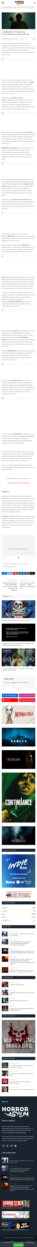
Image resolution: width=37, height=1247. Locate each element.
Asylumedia (30, 1237)
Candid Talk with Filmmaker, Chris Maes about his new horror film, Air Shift (21, 1066)
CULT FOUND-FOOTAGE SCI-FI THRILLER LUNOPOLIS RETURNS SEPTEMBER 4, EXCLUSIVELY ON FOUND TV (20, 943)
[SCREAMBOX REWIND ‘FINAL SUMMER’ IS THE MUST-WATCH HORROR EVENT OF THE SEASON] (5, 951)
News (14, 7)
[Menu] (3, 3)
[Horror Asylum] (19, 3)
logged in (14, 682)
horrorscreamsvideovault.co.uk (24, 553)
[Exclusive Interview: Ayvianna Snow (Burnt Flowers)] (5, 1089)
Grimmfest (14, 564)
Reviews (4, 917)
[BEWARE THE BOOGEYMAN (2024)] (5, 1000)
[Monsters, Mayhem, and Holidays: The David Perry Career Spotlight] (5, 933)
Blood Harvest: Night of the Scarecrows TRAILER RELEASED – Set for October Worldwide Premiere (21, 971)
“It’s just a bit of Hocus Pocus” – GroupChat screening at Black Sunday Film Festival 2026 (18, 669)
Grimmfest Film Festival (9, 566)
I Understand (18, 1245)
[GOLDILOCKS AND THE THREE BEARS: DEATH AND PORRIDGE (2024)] (5, 1008)
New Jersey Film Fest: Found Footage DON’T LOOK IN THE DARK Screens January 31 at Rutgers (18, 644)
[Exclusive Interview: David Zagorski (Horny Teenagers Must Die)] (5, 1081)
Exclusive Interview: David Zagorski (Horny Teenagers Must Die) (20, 1082)
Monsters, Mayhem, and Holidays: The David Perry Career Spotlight (22, 934)
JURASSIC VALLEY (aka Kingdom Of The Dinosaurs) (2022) (22, 993)
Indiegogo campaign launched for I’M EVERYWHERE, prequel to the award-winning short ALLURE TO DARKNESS (10, 586)
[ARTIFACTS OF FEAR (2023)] (5, 984)
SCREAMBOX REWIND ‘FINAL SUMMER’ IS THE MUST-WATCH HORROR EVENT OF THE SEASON (22, 952)
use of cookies (30, 1242)
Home (3, 7)
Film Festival (6, 564)
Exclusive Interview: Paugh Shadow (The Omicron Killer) (21, 1074)
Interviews (4, 911)
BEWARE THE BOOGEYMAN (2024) (19, 1000)
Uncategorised (5, 920)
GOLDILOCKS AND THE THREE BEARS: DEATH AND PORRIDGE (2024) (22, 1009)
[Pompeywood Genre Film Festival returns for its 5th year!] (18, 609)
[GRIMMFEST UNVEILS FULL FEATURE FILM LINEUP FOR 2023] (18, 20)
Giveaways (4, 907)
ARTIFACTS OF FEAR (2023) (17, 984)
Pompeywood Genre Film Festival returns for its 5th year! (17, 620)
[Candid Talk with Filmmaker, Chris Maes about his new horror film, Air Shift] (5, 1065)
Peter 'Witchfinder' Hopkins (10, 39)
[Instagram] (18, 557)
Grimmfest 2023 (23, 564)
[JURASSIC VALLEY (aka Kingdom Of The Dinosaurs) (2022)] (5, 992)
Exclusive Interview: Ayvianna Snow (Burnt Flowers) (22, 1089)
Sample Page (9, 7)
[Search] (34, 3)
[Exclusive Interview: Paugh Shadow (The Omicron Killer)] (5, 1073)
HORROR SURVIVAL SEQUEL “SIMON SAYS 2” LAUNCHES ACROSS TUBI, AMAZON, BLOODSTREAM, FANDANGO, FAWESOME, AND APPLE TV (22, 961)
